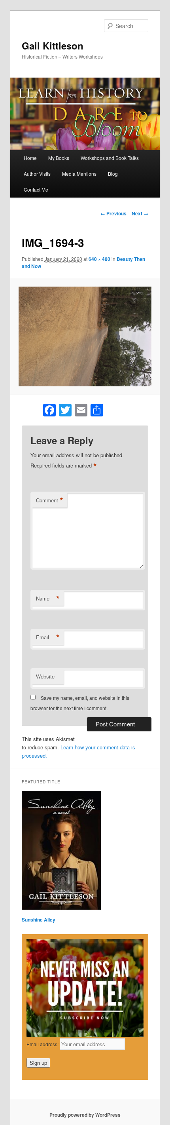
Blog (113, 173)
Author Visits (37, 173)
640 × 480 (99, 258)
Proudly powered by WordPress (85, 1114)
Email (48, 637)
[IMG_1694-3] (85, 336)
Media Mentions (79, 173)
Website (45, 676)
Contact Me (36, 189)
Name (48, 598)
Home (30, 157)
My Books (58, 157)
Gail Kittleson (52, 45)
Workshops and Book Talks (110, 157)
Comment (49, 500)
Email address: (43, 1044)
